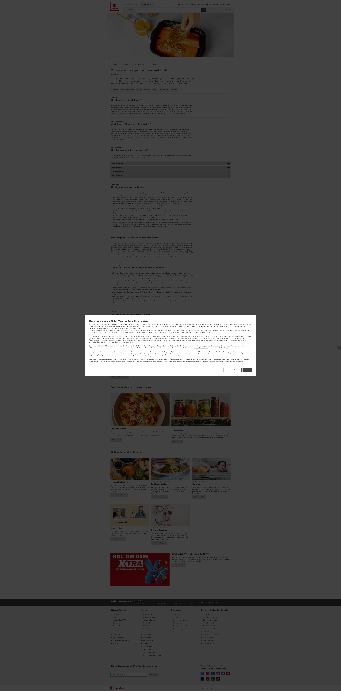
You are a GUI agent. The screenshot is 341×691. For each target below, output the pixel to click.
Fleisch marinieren (117, 163)
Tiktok (207, 679)
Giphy (213, 679)
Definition (114, 89)
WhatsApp (218, 679)
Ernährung (126, 64)
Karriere (222, 10)
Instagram (218, 673)
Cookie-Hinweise (211, 688)
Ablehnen (228, 370)
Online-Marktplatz (131, 4)
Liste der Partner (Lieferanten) (233, 361)
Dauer (155, 89)
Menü (131, 10)
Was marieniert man (143, 89)
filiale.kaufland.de (118, 610)
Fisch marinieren (116, 167)
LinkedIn (223, 673)
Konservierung (164, 89)
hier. (227, 348)
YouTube (207, 673)
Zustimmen (247, 370)
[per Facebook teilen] (115, 74)
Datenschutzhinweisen (201, 348)
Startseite (113, 64)
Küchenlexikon (139, 64)
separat (158, 326)
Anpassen (237, 370)
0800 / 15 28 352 (136, 601)
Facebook (202, 673)
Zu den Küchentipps (199, 497)
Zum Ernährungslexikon (159, 497)
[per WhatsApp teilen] (121, 74)
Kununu (202, 679)
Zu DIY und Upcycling (159, 543)
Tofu (161, 131)
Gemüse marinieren (117, 171)
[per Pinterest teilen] (118, 74)
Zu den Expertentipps (118, 539)
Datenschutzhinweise (200, 688)
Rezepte (174, 89)
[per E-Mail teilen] (111, 74)
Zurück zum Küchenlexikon (119, 377)
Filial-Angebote (147, 4)
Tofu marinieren (116, 176)
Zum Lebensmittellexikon (119, 495)
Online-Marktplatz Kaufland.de (214, 610)
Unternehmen (214, 10)
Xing (213, 673)
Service (143, 610)
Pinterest (228, 673)
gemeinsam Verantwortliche (173, 326)
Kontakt (228, 10)
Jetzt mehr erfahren (178, 565)
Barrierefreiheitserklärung (224, 688)
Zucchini (153, 131)
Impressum (191, 688)
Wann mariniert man (127, 89)
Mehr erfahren (116, 439)
